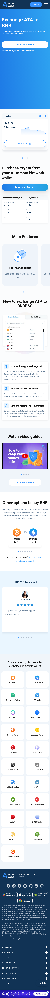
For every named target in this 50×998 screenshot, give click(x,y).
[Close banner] (48, 992)
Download (36, 4)
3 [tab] (28, 158)
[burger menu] (46, 4)
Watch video (27, 44)
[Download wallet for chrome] (25, 900)
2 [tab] (25, 158)
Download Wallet (25, 187)
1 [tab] (23, 158)
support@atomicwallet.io (27, 874)
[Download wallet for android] (9, 894)
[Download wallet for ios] (25, 894)
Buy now (23, 143)
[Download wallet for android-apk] (40, 894)
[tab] (18, 637)
